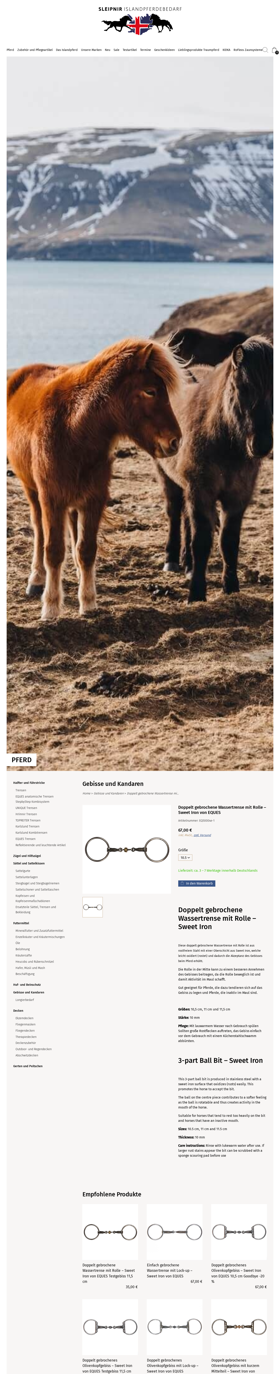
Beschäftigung (25, 974)
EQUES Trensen (25, 839)
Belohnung (23, 949)
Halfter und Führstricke (29, 783)
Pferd (10, 50)
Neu (107, 50)
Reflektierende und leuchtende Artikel (41, 845)
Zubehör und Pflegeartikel (35, 50)
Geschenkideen (164, 50)
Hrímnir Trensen (26, 814)
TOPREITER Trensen (28, 820)
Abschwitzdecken (27, 1055)
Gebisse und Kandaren (28, 992)
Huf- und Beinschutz (27, 985)
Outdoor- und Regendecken (34, 1049)
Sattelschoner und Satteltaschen (37, 889)
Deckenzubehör (26, 1043)
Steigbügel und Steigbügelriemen (37, 883)
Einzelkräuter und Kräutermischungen (40, 937)
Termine (145, 50)
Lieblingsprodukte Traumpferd (198, 50)
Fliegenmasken (25, 1024)
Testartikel (130, 50)
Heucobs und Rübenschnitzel (35, 962)
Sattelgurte (23, 871)
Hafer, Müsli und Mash (30, 968)
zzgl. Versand (202, 835)
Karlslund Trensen (27, 826)
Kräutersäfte (24, 955)
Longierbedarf (25, 1000)
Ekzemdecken (24, 1018)
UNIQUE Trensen (26, 808)
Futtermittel (21, 923)
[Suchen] (265, 50)
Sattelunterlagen (27, 877)
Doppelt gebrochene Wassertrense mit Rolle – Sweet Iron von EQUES (153, 793)
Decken (18, 1011)
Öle (18, 943)
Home (86, 793)
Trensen (21, 790)
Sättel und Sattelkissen (29, 863)
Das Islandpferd (67, 50)
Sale (116, 50)
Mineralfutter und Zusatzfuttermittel (39, 931)
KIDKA (226, 50)
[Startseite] (140, 21)
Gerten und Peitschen (27, 1066)
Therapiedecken (26, 1037)
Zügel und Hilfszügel (27, 856)
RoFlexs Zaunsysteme (248, 50)
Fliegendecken (25, 1030)
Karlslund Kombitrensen (31, 832)
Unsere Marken (91, 50)
